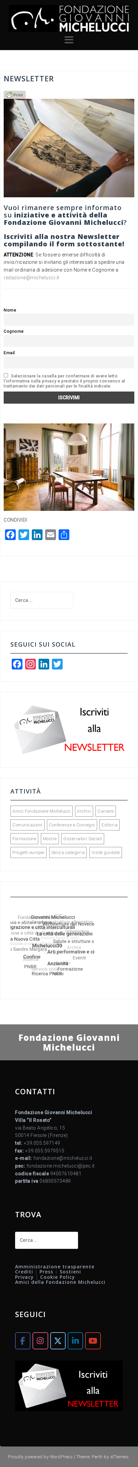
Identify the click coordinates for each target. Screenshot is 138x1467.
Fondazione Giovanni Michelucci (69, 1042)
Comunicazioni (27, 824)
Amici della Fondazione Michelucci (60, 1282)
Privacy (24, 1277)
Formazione (24, 838)
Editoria (109, 824)
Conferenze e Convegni (72, 824)
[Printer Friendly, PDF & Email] (15, 94)
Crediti (24, 1271)
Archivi (84, 811)
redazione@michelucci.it (31, 277)
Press (46, 1271)
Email (9, 352)
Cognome (14, 331)
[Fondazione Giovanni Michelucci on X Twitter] (58, 1340)
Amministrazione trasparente (54, 1266)
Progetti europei (28, 852)
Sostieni (70, 1271)
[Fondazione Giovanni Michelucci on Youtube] (92, 1340)
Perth (97, 1456)
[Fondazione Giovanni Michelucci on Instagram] (40, 1340)
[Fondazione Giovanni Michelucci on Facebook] (22, 1340)
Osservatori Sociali (82, 838)
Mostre (50, 838)
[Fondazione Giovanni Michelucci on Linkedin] (75, 1340)
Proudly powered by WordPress (40, 1456)
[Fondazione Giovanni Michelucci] (69, 18)
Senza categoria (68, 852)
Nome (10, 310)
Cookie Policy (57, 1277)
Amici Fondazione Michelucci (41, 811)
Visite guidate (105, 852)
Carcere (105, 811)
